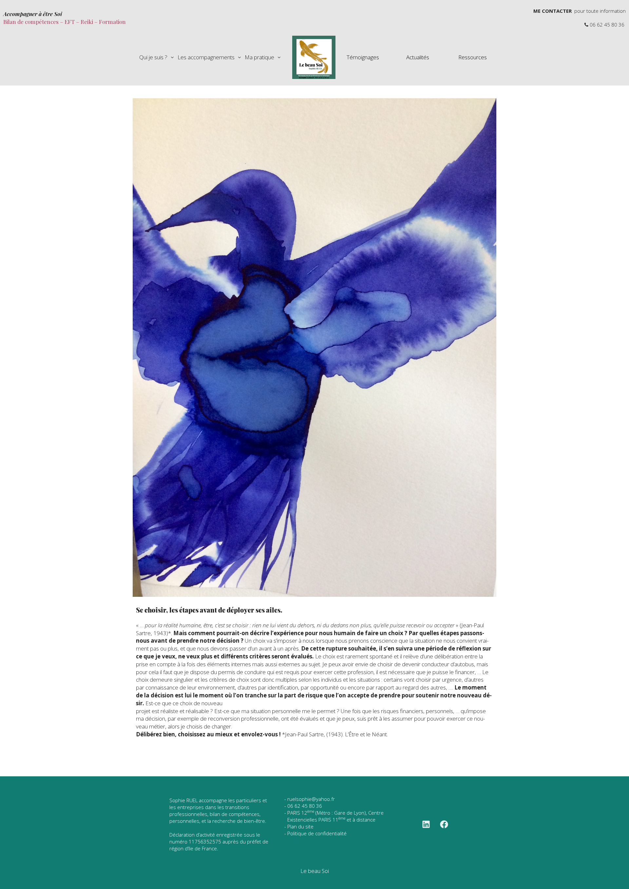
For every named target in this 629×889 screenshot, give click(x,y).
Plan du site (300, 826)
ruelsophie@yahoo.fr (311, 799)
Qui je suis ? (153, 57)
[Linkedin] (426, 824)
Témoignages (363, 57)
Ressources (472, 57)
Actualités (417, 57)
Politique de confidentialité (317, 833)
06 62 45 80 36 (304, 806)
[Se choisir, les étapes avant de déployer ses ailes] (314, 347)
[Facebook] (444, 824)
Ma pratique (259, 57)
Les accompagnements (206, 57)
